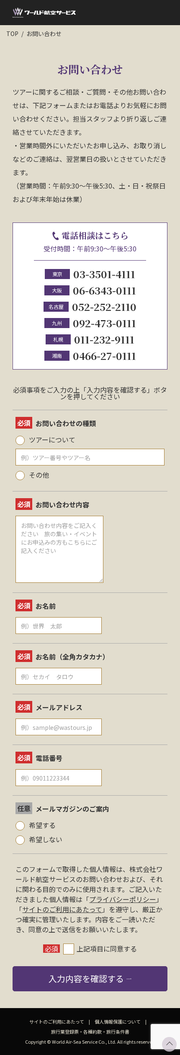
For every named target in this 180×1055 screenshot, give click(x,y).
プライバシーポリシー (122, 899)
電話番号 (49, 758)
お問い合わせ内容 (62, 504)
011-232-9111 (104, 339)
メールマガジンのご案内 (72, 809)
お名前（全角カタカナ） (72, 657)
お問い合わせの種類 (66, 423)
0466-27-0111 (104, 355)
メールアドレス (59, 707)
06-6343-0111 (104, 290)
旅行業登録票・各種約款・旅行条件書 (90, 1031)
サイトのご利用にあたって (62, 909)
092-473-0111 (104, 322)
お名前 (46, 606)
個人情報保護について (118, 1021)
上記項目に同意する (107, 949)
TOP (12, 33)
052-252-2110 (104, 306)
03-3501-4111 (104, 273)
